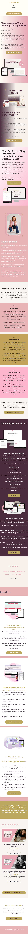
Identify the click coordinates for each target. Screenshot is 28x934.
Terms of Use (16, 930)
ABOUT (14, 7)
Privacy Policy (11, 930)
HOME (14, 5)
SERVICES (14, 9)
